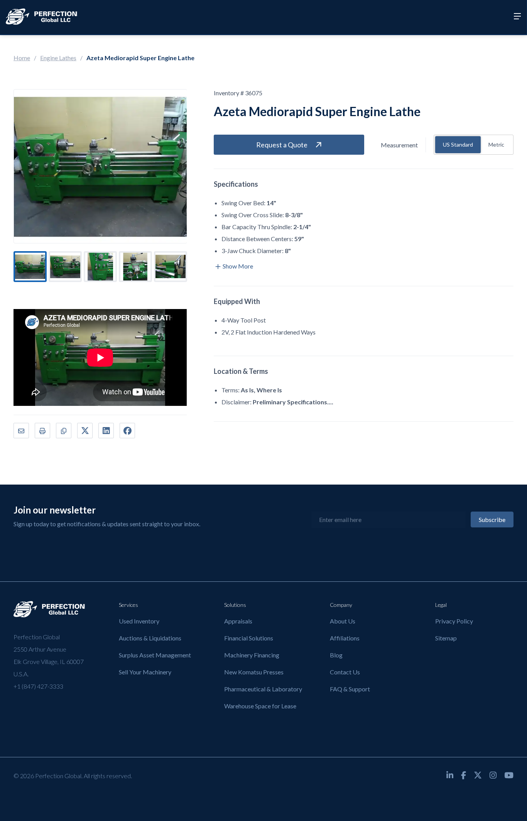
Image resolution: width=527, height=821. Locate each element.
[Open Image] (100, 166)
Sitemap (446, 638)
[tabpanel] (30, 266)
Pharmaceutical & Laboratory (263, 689)
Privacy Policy (454, 621)
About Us (342, 621)
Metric (496, 144)
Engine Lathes (58, 57)
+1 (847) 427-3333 (38, 686)
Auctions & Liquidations (150, 638)
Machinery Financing (251, 655)
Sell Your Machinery (145, 672)
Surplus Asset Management (155, 655)
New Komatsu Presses (254, 672)
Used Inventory (139, 621)
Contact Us (345, 672)
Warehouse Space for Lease (260, 706)
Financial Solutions (248, 638)
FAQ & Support (350, 689)
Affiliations (345, 638)
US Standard (458, 144)
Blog (336, 655)
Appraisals (238, 621)
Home (22, 57)
